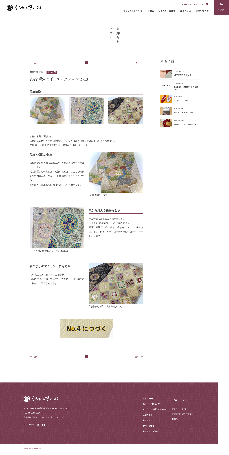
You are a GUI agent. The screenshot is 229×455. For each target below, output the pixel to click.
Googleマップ (63, 408)
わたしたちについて (133, 11)
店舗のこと (185, 11)
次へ (137, 63)
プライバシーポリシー (180, 409)
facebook (207, 4)
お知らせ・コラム (189, 4)
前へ (36, 63)
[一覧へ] (86, 62)
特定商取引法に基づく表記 (181, 414)
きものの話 (52, 72)
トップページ (148, 398)
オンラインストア (221, 10)
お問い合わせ (202, 11)
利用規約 (175, 419)
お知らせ (146, 420)
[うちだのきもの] (24, 7)
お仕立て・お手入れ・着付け (161, 11)
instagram (202, 4)
